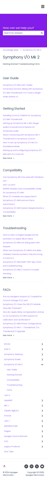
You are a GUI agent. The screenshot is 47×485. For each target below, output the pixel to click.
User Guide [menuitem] (12, 369)
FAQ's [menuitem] (9, 390)
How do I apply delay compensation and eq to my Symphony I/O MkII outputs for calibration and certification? (23, 316)
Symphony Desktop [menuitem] (13, 354)
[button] (42, 344)
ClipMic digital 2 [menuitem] (11, 410)
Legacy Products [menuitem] (12, 446)
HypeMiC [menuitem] (8, 400)
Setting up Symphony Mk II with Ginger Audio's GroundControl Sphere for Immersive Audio (21, 127)
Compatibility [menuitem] (13, 380)
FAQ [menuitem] (6, 441)
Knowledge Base (10, 50)
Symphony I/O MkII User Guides (17, 85)
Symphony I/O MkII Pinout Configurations (22, 323)
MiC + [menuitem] (6, 405)
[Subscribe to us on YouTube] (42, 466)
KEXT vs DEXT (9, 184)
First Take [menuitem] (8, 451)
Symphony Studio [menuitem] (12, 359)
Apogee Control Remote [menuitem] (15, 436)
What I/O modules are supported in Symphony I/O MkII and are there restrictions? (19, 200)
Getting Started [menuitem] (14, 374)
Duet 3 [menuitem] (7, 349)
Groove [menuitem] (7, 415)
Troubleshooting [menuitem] (14, 385)
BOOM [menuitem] (7, 344)
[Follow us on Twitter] (37, 466)
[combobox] (21, 33)
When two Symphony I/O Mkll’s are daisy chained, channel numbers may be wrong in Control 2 (22, 254)
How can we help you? (18, 28)
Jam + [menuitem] (7, 420)
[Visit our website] (26, 466)
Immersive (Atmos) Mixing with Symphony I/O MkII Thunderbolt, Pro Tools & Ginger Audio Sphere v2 (23, 93)
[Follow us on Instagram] (32, 466)
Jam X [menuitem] (7, 395)
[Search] (42, 33)
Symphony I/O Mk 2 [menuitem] (13, 364)
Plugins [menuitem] (7, 431)
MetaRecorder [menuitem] (11, 426)
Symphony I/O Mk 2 (32, 50)
